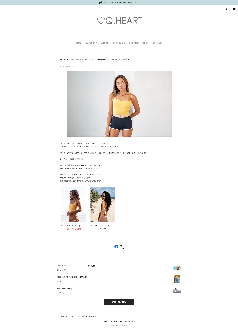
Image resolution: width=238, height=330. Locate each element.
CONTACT (158, 43)
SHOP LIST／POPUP (138, 43)
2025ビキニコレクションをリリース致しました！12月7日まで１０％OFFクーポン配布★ (94, 59)
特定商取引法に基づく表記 (87, 316)
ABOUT (104, 43)
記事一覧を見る (119, 302)
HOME (78, 43)
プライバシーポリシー (66, 316)
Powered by (116, 325)
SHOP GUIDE (119, 43)
